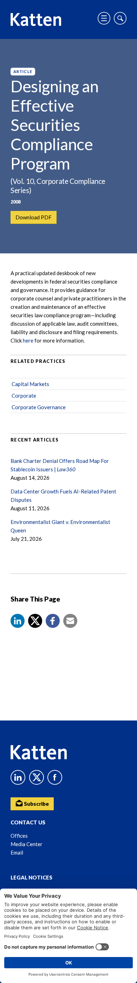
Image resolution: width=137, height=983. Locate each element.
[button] (18, 621)
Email (17, 852)
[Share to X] (35, 621)
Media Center (27, 844)
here (28, 340)
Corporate (24, 395)
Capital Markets (30, 384)
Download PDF (33, 217)
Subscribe (36, 804)
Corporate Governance (39, 407)
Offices (19, 835)
